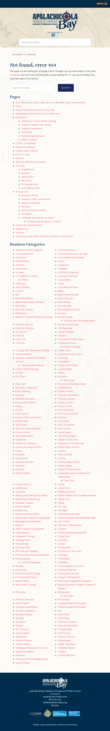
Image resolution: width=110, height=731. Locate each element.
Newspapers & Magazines (28, 521)
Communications (23, 354)
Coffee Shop (64, 350)
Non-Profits (64, 521)
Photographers (22, 558)
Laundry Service (23, 484)
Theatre (19, 625)
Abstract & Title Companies (29, 250)
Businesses (21, 117)
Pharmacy (63, 555)
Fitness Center (65, 406)
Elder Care (20, 384)
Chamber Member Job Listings (36, 124)
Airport (61, 261)
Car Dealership (65, 328)
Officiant (62, 529)
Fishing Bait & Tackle (25, 402)
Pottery (25, 279)
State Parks (64, 614)
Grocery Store (22, 432)
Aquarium (62, 268)
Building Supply (65, 317)
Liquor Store (64, 488)
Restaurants (64, 592)
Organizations (22, 532)
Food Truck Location (68, 413)
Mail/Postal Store (66, 491)
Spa (60, 610)
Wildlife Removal (66, 655)
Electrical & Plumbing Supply (72, 384)
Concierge (63, 357)
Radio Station (22, 581)
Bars (17, 294)
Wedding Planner (66, 647)
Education (63, 376)
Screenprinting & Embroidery (72, 603)
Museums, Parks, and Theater (35, 199)
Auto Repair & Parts (68, 287)
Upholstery (20, 636)
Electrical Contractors (26, 387)
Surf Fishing (63, 618)
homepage (15, 75)
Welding (62, 651)
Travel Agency (22, 633)
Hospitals (20, 454)
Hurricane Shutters (24, 462)
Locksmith (20, 491)
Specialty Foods (23, 614)
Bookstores (21, 313)
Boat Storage (64, 305)
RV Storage (63, 599)
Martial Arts (64, 499)
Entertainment (65, 387)
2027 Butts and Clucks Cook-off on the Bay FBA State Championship (50, 102)
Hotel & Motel (65, 454)
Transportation (65, 629)
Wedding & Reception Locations (31, 647)
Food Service (22, 413)
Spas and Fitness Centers (34, 210)
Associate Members (68, 276)
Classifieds (26, 132)
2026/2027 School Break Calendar (38, 121)
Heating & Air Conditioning (71, 443)
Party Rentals (22, 543)
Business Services (24, 324)
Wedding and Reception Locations (44, 221)
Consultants (64, 361)
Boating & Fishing (29, 195)
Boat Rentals (64, 302)
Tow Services (22, 629)
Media (61, 502)
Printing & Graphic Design (28, 573)
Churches (20, 343)
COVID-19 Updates (25, 143)
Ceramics (62, 335)
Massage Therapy (24, 502)
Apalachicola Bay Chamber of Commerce (55, 21)
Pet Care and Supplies (26, 551)
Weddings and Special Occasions (37, 217)
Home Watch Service (68, 447)
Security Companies (25, 610)
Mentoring (69, 380)
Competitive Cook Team (70, 354)
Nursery (19, 525)
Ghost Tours (21, 424)
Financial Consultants (68, 395)
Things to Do (21, 191)
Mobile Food (21, 510)
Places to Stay (22, 154)
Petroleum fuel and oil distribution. (32, 555)
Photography (64, 558)
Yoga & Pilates (22, 662)
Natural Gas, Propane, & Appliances (33, 517)
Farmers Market (65, 391)
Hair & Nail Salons (24, 436)
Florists (19, 410)
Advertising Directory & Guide (73, 253)
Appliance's (63, 265)
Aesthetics (20, 257)
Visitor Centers (22, 644)
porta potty (21, 569)
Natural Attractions (30, 202)
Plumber (19, 566)
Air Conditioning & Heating (71, 257)
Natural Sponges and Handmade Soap (77, 517)
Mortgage (63, 510)
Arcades (19, 272)
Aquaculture (21, 268)
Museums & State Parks (27, 514)
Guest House (64, 432)
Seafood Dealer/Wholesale (71, 607)
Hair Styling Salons (67, 436)
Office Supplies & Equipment (29, 529)
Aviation (19, 291)
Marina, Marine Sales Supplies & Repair (77, 495)
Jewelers (19, 469)
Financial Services (66, 398)
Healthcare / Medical (25, 443)
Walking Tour (22, 229)
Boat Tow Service (24, 309)
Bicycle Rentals (65, 298)
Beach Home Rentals (68, 294)
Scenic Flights (22, 603)
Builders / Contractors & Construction (33, 317)
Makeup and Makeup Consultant (31, 495)
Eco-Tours (20, 376)
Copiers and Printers (68, 365)
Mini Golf (62, 506)
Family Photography (31, 562)
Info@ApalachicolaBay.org (55, 702)
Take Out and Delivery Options (30, 162)
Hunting (61, 458)
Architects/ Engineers (68, 272)
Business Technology (68, 324)
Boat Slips (20, 305)
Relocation (26, 180)
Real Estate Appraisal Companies (74, 581)
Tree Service (64, 633)
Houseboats (21, 458)
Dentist (19, 372)
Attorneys (20, 283)
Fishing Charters (66, 402)
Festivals (19, 395)
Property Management (69, 577)
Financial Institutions (25, 398)
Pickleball (62, 562)
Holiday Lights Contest (26, 150)
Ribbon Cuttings (29, 139)
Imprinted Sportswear (68, 462)
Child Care (20, 339)
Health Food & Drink (68, 439)
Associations (64, 279)
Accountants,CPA (24, 253)
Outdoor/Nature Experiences (72, 532)
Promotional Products (26, 577)
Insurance (20, 465)
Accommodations (66, 250)
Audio (61, 283)
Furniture (62, 417)
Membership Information (33, 136)
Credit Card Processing (27, 369)
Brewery (62, 313)
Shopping (26, 206)
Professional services (68, 573)
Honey (18, 450)
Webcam (20, 232)
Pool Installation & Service (71, 566)
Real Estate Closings (25, 584)
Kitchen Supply (22, 473)
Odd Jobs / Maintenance (69, 525)
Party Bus (62, 540)
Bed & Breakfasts (24, 298)
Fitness (19, 406)
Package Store (22, 540)
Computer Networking (32, 365)
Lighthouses (21, 488)
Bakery (61, 291)
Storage (19, 618)
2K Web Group (71, 725)
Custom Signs (65, 369)
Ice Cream (69, 595)
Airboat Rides (22, 261)
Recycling (20, 592)
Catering (19, 335)
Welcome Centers (24, 651)
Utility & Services (66, 636)
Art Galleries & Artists (26, 276)
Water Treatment (66, 644)
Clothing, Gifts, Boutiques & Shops (32, 350)
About (18, 106)
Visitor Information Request (29, 225)
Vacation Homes (23, 640)
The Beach (26, 214)
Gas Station (63, 421)
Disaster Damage (72, 346)
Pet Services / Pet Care (69, 551)
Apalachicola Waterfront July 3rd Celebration (37, 113)
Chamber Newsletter (31, 128)
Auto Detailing (22, 287)
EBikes (61, 372)
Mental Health (22, 506)
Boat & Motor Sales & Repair (29, 302)
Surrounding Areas (30, 188)
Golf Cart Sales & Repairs (28, 428)
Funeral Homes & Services (28, 417)
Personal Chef (22, 547)
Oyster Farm (64, 536)
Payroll (61, 543)
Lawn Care (69, 480)
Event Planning (22, 391)
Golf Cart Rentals (66, 424)
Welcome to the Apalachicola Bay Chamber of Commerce (44, 236)
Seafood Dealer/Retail (26, 607)
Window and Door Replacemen (79, 320)
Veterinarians (64, 640)
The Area (20, 165)
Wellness (20, 655)
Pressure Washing (67, 569)
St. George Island (29, 184)
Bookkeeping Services (69, 309)
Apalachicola (27, 169)
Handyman (20, 439)
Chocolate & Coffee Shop (70, 339)
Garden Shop (21, 421)
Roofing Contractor (24, 599)
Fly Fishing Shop (66, 410)
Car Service (21, 331)
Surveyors (20, 621)
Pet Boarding (64, 547)
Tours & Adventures (68, 625)
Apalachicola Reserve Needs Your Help (34, 110)
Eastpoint (26, 173)
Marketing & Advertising (27, 499)
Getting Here (27, 176)
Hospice (62, 450)
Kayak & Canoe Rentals (69, 469)
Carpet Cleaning (66, 331)
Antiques (19, 265)
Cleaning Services (67, 343)
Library (61, 484)
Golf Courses (64, 428)
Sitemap (19, 158)
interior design (65, 465)
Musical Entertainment (69, 514)
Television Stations (67, 621)
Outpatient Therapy (25, 536)
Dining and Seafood (25, 147)
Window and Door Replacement (31, 659)
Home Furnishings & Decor (28, 447)
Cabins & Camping (24, 328)
